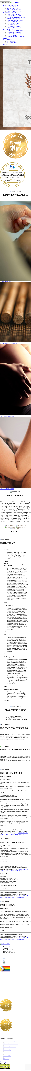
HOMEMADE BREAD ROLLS (15, 36)
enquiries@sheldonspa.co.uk (10, 955)
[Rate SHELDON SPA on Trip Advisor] (4, 962)
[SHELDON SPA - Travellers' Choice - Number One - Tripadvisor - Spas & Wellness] (4, 993)
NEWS (5, 38)
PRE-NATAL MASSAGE (14, 9)
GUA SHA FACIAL (12, 6)
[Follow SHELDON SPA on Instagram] (4, 958)
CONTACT (6, 44)
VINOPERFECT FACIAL (14, 23)
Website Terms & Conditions (10, 1044)
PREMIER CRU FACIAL (14, 18)
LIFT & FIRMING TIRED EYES (16, 17)
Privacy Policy (7, 1050)
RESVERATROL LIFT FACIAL (15, 20)
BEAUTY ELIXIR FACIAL (14, 14)
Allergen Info (13, 0)
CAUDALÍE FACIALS (9, 12)
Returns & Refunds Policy (10, 1047)
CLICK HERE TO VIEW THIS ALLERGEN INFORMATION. (14, 833)
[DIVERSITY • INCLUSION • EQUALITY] (5, 971)
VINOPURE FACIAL (13, 24)
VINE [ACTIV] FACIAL (13, 21)
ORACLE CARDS (12, 42)
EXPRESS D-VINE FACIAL (14, 15)
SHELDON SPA (7, 39)
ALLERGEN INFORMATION (15, 30)
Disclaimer (6, 1059)
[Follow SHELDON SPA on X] (4, 963)
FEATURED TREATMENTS (11, 5)
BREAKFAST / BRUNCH (14, 32)
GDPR (7, 0)
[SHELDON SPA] (15, 2)
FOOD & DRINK (8, 29)
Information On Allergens (10, 1041)
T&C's (1, 0)
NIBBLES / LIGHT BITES (14, 33)
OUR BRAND (11, 41)
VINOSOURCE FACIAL (14, 26)
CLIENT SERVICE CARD (14, 11)
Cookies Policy (7, 1056)
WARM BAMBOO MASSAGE (15, 8)
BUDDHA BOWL (12, 35)
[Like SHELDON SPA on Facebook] (4, 960)
